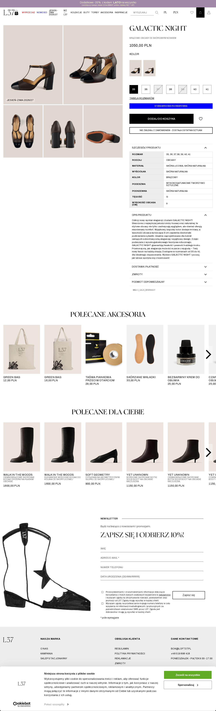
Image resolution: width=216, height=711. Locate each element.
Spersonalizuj (186, 684)
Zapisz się (189, 595)
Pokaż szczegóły (54, 704)
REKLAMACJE (123, 658)
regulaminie (164, 595)
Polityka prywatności (130, 653)
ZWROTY (120, 663)
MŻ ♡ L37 (65, 12)
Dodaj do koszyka (161, 118)
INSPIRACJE (121, 12)
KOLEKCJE (76, 12)
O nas (44, 648)
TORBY (95, 12)
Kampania (46, 653)
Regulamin (122, 648)
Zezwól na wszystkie (188, 674)
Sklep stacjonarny (53, 658)
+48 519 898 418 (180, 653)
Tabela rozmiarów (141, 98)
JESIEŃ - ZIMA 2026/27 (53, 12)
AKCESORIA (107, 12)
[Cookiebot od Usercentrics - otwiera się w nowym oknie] (22, 704)
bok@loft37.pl (181, 648)
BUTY (86, 12)
